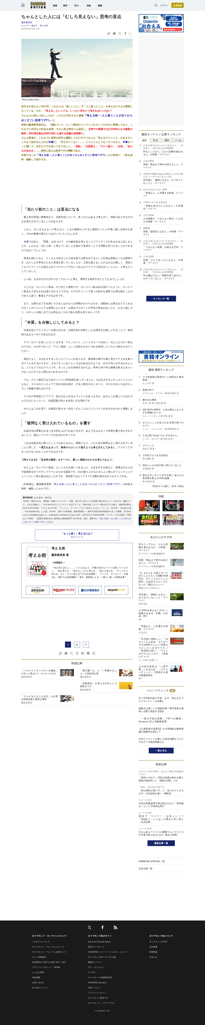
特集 (89, 5)
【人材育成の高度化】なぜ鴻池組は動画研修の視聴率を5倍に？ (161, 730)
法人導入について (40, 987)
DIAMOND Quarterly (97, 982)
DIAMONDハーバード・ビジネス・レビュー (108, 951)
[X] (89, 928)
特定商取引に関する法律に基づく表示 (49, 962)
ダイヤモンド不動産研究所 (100, 977)
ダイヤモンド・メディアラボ (101, 1002)
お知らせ (153, 956)
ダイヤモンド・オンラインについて (49, 935)
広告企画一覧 (145, 868)
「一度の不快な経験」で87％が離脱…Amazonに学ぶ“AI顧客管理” (161, 720)
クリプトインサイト (97, 992)
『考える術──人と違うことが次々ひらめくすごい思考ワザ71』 (72, 155)
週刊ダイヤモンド (96, 946)
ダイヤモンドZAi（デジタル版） (102, 956)
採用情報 (153, 951)
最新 (144, 140)
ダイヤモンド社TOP (158, 941)
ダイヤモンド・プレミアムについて (48, 946)
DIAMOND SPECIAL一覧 (152, 861)
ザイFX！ (92, 972)
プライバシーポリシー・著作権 (46, 967)
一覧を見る (161, 750)
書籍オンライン (95, 962)
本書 (50, 142)
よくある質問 (38, 972)
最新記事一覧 (161, 843)
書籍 (100, 5)
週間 (166, 140)
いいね (178, 140)
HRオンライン (94, 987)
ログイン (164, 5)
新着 (55, 5)
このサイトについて (41, 941)
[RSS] (115, 928)
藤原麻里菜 (26, 22)
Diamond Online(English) (99, 941)
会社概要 (153, 946)
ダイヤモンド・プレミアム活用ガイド (49, 951)
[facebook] (102, 928)
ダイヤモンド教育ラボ (98, 997)
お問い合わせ (38, 982)
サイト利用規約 (39, 956)
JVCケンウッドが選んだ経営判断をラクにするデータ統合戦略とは (161, 740)
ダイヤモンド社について (161, 935)
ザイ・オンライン (96, 967)
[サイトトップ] (38, 5)
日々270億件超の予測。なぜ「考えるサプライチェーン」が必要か (161, 699)
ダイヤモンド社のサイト (100, 935)
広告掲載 (36, 977)
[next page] (86, 645)
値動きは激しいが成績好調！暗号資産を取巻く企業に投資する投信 (161, 710)
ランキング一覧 (161, 298)
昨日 (155, 140)
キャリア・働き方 (29, 25)
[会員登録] (177, 5)
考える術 (44, 25)
